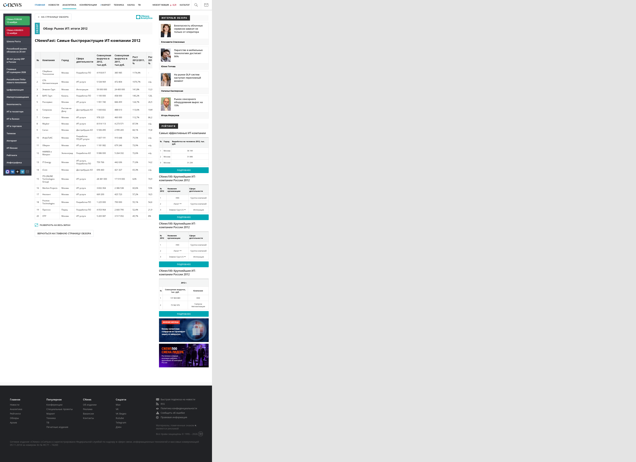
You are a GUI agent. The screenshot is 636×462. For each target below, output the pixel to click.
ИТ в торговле (14, 126)
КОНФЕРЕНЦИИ (88, 5)
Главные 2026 (16, 71)
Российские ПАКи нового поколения (16, 81)
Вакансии (88, 413)
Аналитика (69, 5)
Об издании (90, 404)
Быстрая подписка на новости (178, 399)
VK (117, 409)
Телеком (11, 133)
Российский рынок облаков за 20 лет (17, 50)
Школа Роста (14, 41)
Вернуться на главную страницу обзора (64, 233)
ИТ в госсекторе (15, 111)
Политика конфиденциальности (179, 408)
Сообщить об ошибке (173, 412)
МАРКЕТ (106, 5)
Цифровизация (15, 89)
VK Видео (121, 413)
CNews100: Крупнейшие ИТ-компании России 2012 (177, 178)
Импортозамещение (18, 96)
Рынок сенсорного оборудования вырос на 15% (188, 102)
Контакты (88, 418)
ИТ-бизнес (12, 147)
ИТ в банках (13, 118)
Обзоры (14, 418)
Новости (14, 404)
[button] (198, 5)
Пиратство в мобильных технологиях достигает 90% (188, 53)
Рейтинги (12, 155)
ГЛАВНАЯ (40, 5)
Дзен (118, 427)
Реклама (87, 409)
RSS (163, 403)
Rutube (120, 418)
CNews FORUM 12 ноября (14, 21)
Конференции (54, 404)
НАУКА (131, 5)
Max (118, 404)
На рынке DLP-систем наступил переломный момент (187, 77)
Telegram (121, 422)
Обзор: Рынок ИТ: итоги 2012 (65, 28)
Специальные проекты (59, 409)
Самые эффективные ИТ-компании (182, 133)
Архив (13, 422)
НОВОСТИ (53, 5)
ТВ (139, 5)
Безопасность (14, 104)
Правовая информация (174, 417)
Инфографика (14, 162)
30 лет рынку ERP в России (16, 60)
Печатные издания (57, 427)
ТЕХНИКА (119, 5)
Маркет (50, 413)
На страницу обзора (55, 16)
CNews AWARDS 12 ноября (15, 32)
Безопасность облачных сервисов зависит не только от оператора (188, 28)
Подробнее (184, 170)
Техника (51, 418)
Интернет (12, 140)
